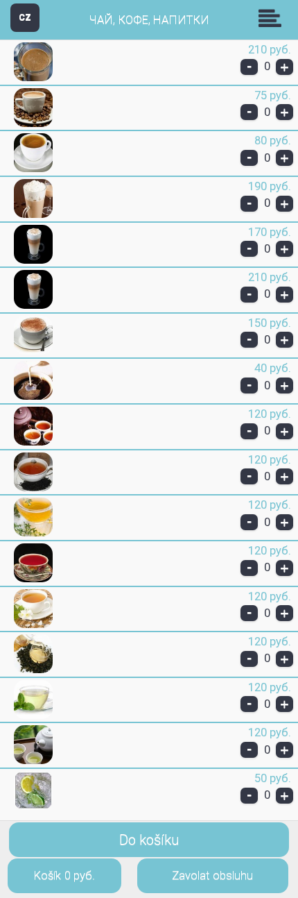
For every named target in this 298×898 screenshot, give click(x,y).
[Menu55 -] (33, 78)
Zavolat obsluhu (212, 875)
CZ (25, 17)
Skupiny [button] (273, 18)
